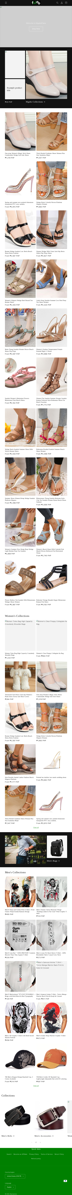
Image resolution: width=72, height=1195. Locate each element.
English (9, 1187)
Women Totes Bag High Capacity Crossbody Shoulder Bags (19, 654)
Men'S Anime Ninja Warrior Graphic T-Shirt (51, 1035)
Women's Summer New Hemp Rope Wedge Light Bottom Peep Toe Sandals (19, 550)
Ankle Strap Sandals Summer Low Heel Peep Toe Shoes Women (51, 301)
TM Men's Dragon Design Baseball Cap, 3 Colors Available (19, 1078)
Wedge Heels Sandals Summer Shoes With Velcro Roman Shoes (19, 450)
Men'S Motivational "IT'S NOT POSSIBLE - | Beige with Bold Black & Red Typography (20, 995)
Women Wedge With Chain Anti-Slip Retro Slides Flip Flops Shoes (50, 252)
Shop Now (36, 29)
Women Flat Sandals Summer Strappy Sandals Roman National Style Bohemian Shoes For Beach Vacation (51, 400)
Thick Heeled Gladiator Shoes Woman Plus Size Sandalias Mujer (50, 154)
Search (9, 1154)
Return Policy (59, 1154)
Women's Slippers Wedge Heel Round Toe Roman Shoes (19, 301)
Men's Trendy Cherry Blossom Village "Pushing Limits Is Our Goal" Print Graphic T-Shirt (51, 911)
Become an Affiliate (20, 1154)
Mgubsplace (13, 1194)
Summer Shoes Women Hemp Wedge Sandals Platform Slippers (20, 499)
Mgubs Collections (34, 102)
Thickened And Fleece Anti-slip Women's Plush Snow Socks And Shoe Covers (18, 695)
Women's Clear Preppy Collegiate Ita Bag (50, 653)
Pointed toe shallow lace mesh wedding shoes (51, 777)
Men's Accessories (42, 1136)
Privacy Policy (34, 1154)
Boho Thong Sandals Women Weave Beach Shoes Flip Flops (19, 350)
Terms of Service (47, 1154)
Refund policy (36, 1158)
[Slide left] (32, 1142)
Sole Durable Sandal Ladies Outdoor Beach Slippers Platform (19, 778)
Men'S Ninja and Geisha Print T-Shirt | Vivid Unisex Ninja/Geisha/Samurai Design (19, 910)
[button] (6, 3)
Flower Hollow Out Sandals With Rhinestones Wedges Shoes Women (20, 601)
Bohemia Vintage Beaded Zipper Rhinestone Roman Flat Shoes (51, 601)
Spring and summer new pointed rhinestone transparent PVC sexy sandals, (19, 203)
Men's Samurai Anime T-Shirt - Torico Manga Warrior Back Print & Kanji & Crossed (51, 995)
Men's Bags (52, 861)
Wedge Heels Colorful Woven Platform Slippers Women (49, 203)
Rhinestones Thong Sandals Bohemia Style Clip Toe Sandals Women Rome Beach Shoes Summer (51, 500)
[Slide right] (40, 1142)
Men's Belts (7, 1136)
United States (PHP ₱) (14, 1176)
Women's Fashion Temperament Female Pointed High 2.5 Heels (49, 350)
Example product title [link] (14, 89)
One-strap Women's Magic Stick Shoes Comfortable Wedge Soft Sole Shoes (17, 154)
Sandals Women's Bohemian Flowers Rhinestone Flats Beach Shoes (17, 399)
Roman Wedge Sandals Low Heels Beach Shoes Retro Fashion (18, 252)
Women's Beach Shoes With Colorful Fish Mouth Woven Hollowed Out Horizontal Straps (50, 551)
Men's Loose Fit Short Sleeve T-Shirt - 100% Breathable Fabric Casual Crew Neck (51, 954)
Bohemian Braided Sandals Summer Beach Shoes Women (50, 450)
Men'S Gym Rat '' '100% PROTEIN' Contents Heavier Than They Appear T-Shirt (20, 954)
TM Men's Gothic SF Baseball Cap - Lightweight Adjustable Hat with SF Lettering (51, 1078)
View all (36, 827)
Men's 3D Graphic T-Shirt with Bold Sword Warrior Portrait (19, 1036)
